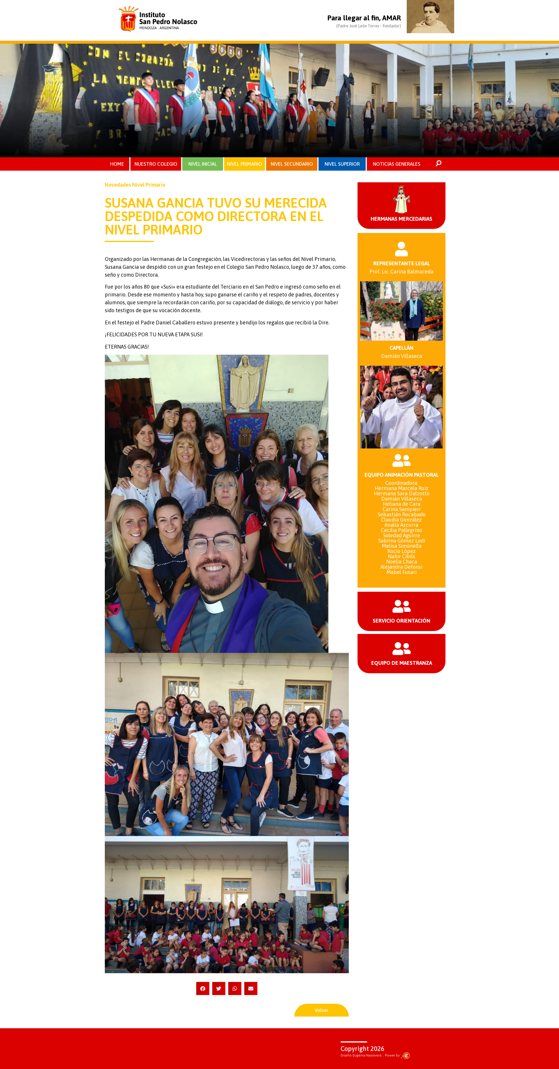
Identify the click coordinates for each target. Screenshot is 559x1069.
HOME (117, 164)
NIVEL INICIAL (202, 164)
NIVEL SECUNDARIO (292, 164)
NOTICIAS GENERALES (396, 164)
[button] (202, 988)
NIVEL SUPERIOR (342, 164)
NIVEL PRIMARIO (244, 164)
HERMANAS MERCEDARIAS (401, 219)
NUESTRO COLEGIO (156, 164)
